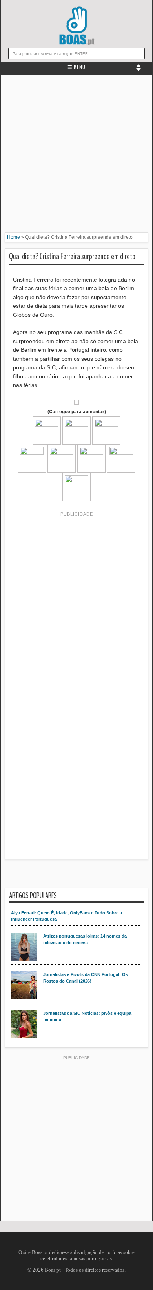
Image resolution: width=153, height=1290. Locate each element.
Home (13, 237)
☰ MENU (76, 67)
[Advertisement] (76, 155)
